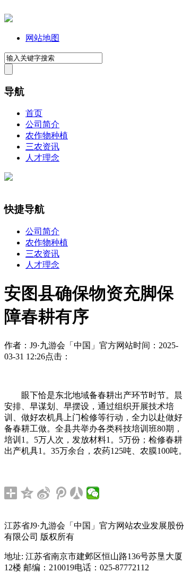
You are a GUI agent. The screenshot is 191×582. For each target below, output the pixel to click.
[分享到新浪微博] (43, 493)
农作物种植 (46, 135)
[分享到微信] (93, 493)
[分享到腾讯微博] (60, 493)
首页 (33, 113)
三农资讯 (42, 146)
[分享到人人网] (76, 493)
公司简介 (42, 124)
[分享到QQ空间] (27, 493)
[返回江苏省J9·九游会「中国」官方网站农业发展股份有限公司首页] (8, 19)
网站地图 (42, 37)
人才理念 (42, 157)
